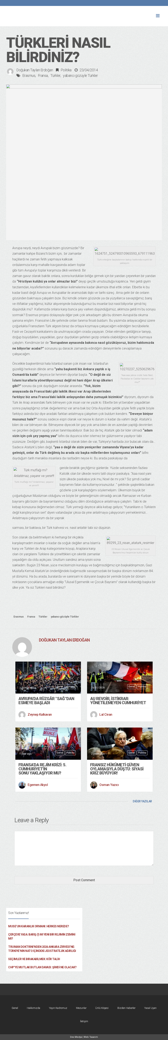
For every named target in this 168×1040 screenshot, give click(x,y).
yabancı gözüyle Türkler (80, 75)
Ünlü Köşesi (102, 1007)
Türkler (55, 75)
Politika (66, 70)
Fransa (43, 75)
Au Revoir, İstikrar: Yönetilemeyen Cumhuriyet (118, 700)
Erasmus (28, 75)
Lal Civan (105, 714)
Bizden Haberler (126, 1007)
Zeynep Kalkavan (40, 714)
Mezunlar (81, 1007)
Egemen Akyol (38, 785)
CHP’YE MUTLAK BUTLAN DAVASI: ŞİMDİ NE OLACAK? (42, 967)
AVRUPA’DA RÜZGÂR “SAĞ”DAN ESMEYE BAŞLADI (46, 700)
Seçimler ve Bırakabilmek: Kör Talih (34, 959)
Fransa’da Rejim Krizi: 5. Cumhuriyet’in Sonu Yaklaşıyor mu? (42, 768)
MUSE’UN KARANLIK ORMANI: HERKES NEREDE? (38, 926)
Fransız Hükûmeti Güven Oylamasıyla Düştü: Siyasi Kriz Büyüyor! (116, 768)
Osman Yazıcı (109, 785)
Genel (60, 686)
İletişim (84, 1021)
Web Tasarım (91, 1037)
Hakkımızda (33, 1007)
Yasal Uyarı (150, 1007)
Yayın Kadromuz (58, 1007)
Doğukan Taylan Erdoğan (34, 70)
